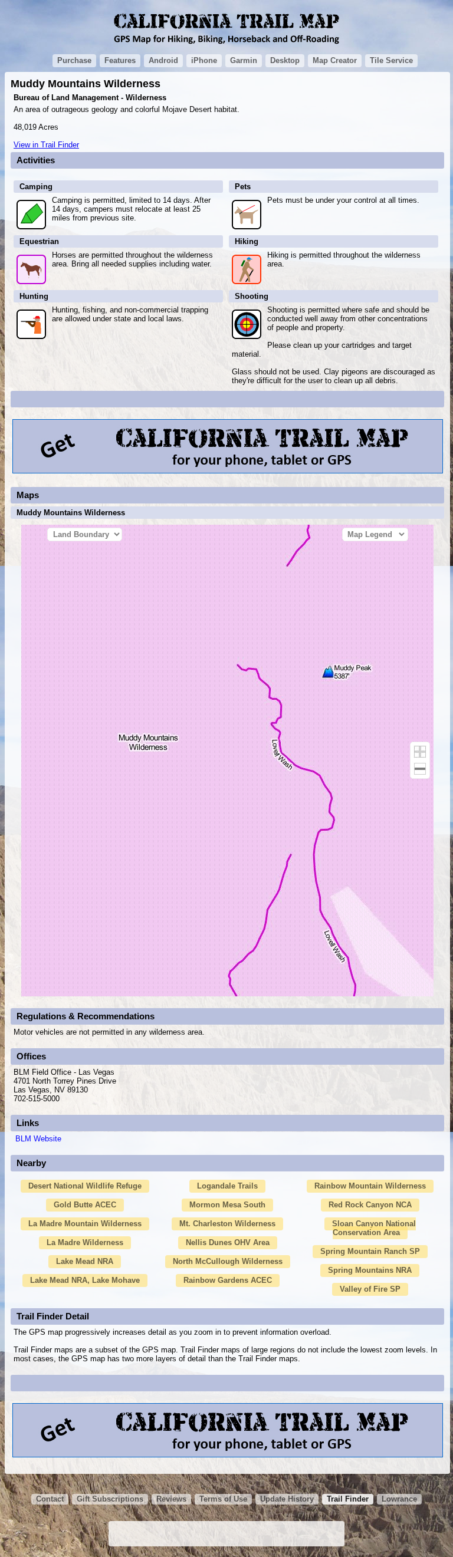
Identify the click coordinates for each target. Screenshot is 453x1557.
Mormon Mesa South (227, 1204)
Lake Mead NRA (84, 1261)
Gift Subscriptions (110, 1499)
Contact (50, 1499)
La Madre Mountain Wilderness (85, 1223)
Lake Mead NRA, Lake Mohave (85, 1280)
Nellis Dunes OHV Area (228, 1242)
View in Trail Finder (46, 144)
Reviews (171, 1499)
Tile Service (391, 60)
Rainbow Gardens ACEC (227, 1280)
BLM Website (38, 1138)
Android (163, 60)
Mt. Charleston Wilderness (227, 1223)
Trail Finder (348, 1499)
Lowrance (399, 1499)
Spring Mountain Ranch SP (370, 1251)
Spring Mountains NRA (370, 1270)
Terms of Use (223, 1499)
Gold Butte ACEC (85, 1204)
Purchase (74, 60)
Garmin (243, 60)
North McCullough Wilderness (228, 1261)
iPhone (204, 60)
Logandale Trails (227, 1185)
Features (120, 60)
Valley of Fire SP (370, 1289)
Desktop (285, 60)
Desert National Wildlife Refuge (85, 1185)
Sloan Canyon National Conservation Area (374, 1228)
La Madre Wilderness (85, 1242)
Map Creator (335, 60)
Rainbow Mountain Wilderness (370, 1185)
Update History (287, 1499)
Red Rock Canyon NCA (370, 1204)
